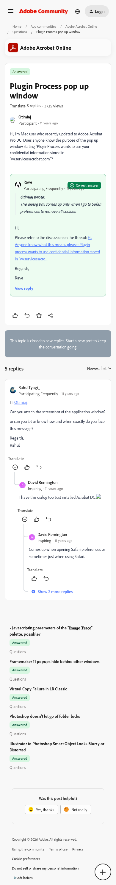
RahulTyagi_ (29, 387)
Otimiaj (24, 116)
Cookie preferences (26, 858)
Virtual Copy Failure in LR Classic (38, 688)
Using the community (28, 849)
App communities (43, 26)
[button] (10, 12)
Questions (19, 31)
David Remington (43, 482)
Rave (27, 181)
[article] (58, 428)
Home (16, 26)
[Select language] (77, 11)
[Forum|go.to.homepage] (43, 11)
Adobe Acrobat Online (81, 26)
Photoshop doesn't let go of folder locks (45, 716)
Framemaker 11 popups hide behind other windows (55, 661)
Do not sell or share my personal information (45, 868)
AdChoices (25, 877)
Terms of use (58, 849)
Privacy (77, 849)
